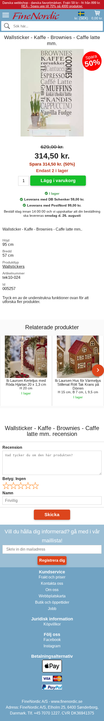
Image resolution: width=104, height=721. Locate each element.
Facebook (52, 640)
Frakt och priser (52, 577)
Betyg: (14, 479)
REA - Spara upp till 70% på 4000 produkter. (52, 6)
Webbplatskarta (52, 596)
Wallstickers (13, 266)
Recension (12, 447)
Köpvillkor (52, 624)
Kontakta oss (52, 583)
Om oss (52, 590)
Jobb (52, 609)
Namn (7, 493)
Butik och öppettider (52, 602)
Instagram (52, 646)
